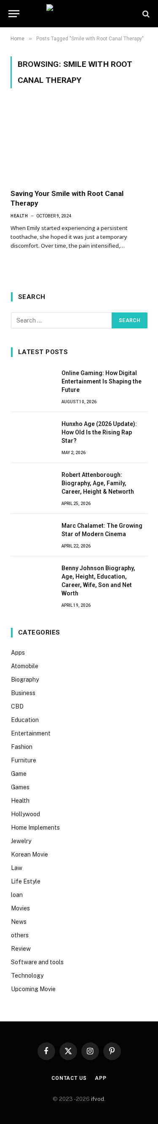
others (20, 935)
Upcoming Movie (33, 989)
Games (20, 787)
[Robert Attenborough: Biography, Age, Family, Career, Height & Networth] (32, 484)
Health (20, 800)
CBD (17, 706)
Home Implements (35, 827)
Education (25, 720)
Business (23, 693)
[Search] (145, 13)
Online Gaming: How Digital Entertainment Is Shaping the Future (102, 381)
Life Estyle (25, 881)
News (19, 921)
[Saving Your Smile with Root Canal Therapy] (79, 143)
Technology (27, 975)
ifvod (97, 1099)
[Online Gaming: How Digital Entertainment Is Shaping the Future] (32, 382)
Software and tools (37, 962)
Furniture (23, 760)
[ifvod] (79, 13)
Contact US (68, 1078)
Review (21, 948)
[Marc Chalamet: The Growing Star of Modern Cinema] (32, 535)
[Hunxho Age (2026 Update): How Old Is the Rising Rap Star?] (32, 433)
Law (16, 868)
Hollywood (25, 814)
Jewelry (21, 841)
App (101, 1078)
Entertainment (31, 733)
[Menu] (13, 13)
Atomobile (24, 666)
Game (19, 773)
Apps (18, 652)
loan (17, 894)
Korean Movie (29, 854)
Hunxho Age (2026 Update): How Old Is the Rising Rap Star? (99, 432)
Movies (20, 908)
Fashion (21, 746)
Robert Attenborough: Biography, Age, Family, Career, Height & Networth (98, 483)
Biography (25, 679)
